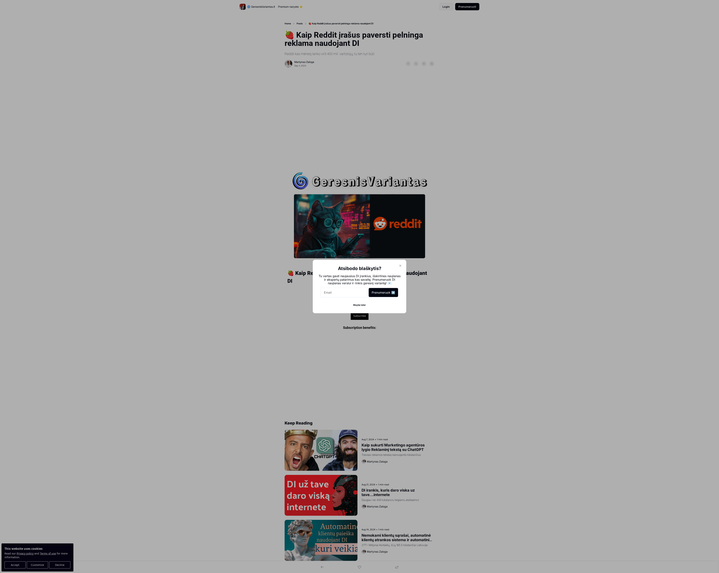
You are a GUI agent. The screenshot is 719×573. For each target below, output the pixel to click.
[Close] (400, 265)
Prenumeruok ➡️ (383, 292)
